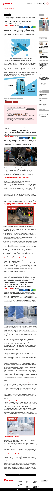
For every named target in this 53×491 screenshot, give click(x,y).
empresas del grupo (26, 117)
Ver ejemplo (24, 107)
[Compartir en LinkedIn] (32, 27)
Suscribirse (44, 57)
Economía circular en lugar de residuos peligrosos (43, 73)
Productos (16, 11)
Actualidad (6, 11)
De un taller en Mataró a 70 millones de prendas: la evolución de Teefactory (44, 78)
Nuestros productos (27, 484)
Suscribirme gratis (30, 109)
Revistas (36, 11)
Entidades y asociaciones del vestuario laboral (42, 103)
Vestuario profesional (9, 8)
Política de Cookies (35, 484)
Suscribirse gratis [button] (40, 3)
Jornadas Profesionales (43, 111)
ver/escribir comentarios (21, 474)
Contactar (27, 479)
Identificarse (20, 479)
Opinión (11, 11)
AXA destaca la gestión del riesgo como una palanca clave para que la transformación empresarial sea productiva (43, 66)
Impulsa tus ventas (42, 113)
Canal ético (27, 482)
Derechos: (12, 118)
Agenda (26, 11)
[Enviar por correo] (24, 27)
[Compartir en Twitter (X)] (29, 27)
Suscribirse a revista (20, 485)
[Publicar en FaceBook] (26, 27)
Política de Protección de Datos (22, 114)
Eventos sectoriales (42, 116)
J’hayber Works (7, 29)
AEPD (24, 120)
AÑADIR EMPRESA (44, 480)
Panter (28, 171)
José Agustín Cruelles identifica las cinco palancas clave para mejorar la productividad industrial (43, 85)
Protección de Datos (35, 482)
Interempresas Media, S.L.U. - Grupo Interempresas (28, 489)
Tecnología (21, 11)
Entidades (31, 11)
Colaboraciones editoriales (36, 487)
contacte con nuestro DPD (21, 119)
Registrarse (20, 481)
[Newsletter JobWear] (44, 46)
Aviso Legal (15, 114)
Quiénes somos (27, 487)
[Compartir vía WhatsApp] (34, 27)
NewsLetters (20, 482)
